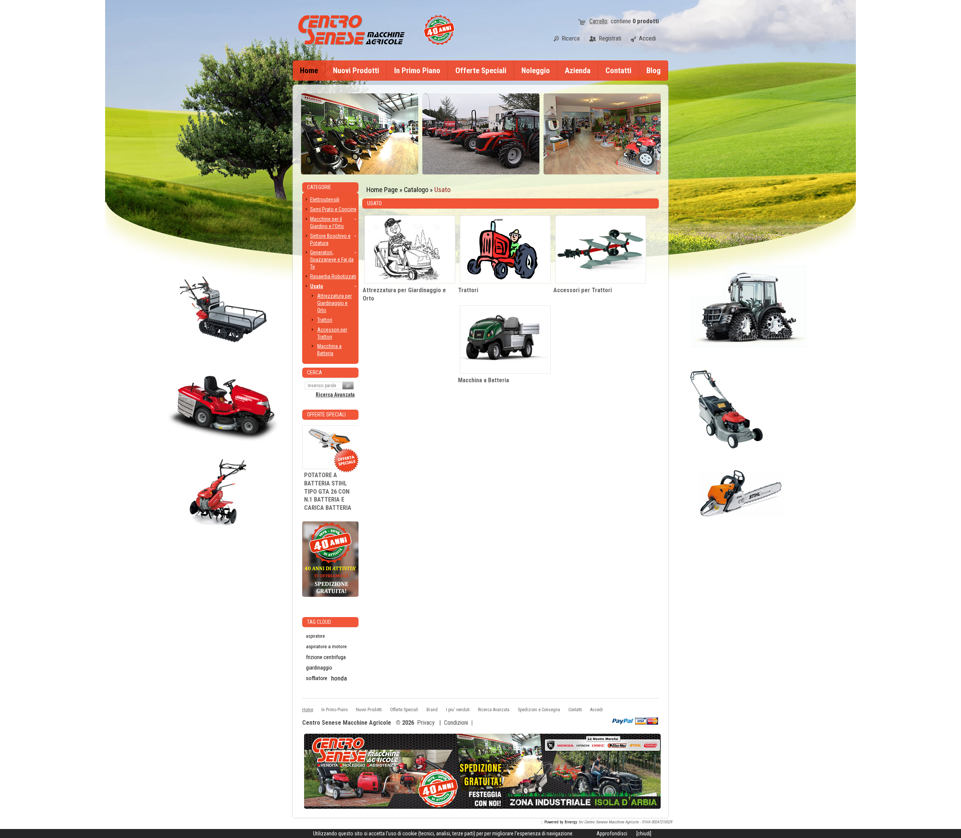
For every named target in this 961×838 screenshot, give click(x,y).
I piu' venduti (458, 709)
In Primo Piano (417, 70)
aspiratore (315, 636)
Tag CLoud (319, 622)
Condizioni (456, 722)
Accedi (596, 709)
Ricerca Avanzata (335, 395)
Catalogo (416, 190)
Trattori (468, 290)
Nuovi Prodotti (356, 70)
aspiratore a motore (326, 646)
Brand (432, 709)
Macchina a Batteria (483, 380)
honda (339, 678)
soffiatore (316, 678)
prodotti (646, 21)
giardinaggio (319, 668)
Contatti (618, 70)
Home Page (382, 190)
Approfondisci (611, 833)
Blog (653, 70)
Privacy (426, 722)
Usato (442, 190)
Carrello (598, 21)
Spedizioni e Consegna (539, 709)
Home (309, 70)
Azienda (577, 70)
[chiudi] (643, 833)
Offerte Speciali (480, 70)
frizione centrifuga (326, 657)
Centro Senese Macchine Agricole (346, 723)
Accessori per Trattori (582, 290)
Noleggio (535, 70)
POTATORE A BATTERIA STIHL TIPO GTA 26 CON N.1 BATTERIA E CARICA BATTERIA (327, 491)
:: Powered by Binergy (559, 822)
